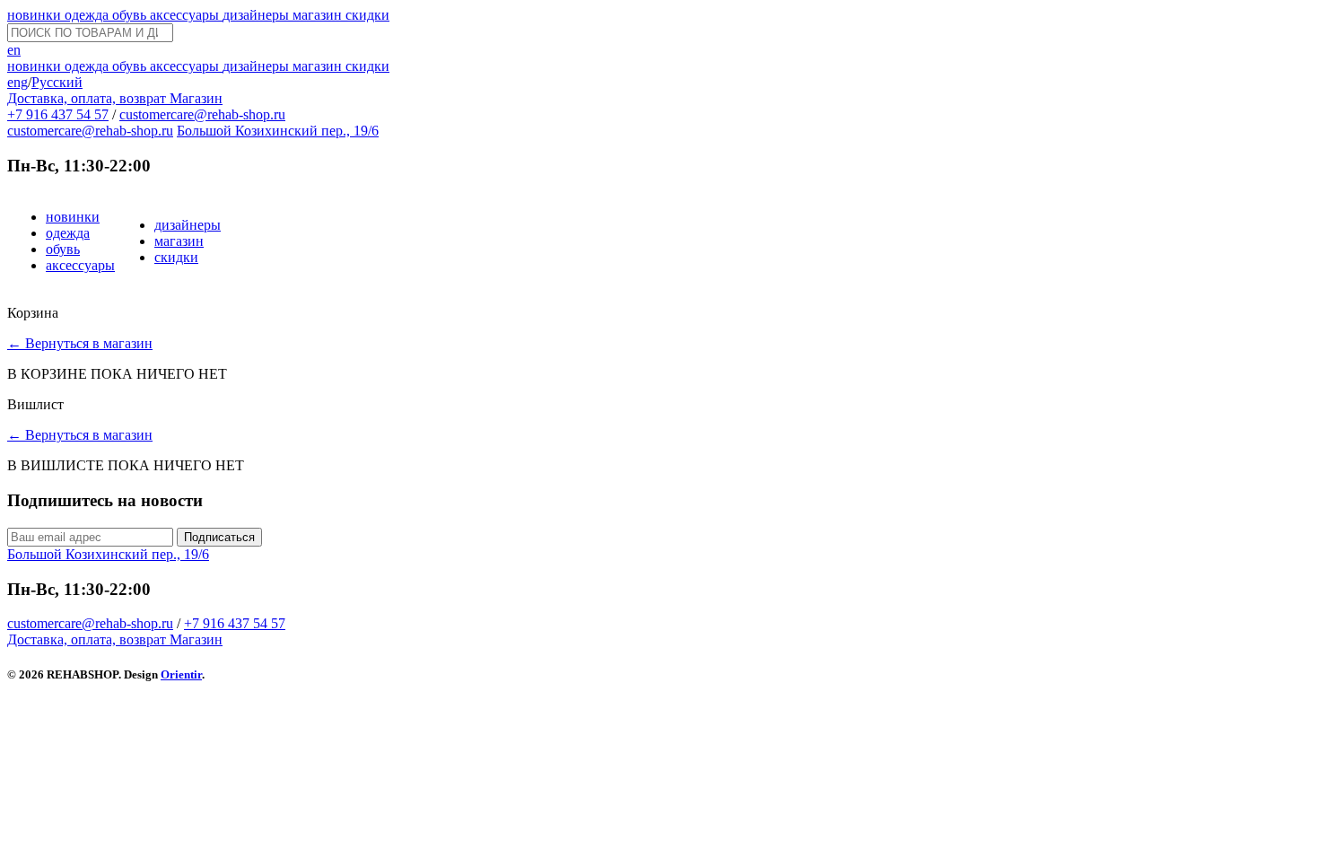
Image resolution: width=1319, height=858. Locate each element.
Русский (57, 82)
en (14, 49)
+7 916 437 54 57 (58, 114)
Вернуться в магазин (80, 343)
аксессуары (186, 14)
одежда (88, 14)
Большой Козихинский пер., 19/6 (278, 130)
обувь (131, 14)
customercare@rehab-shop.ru (202, 114)
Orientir (181, 674)
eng (17, 82)
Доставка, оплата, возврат (88, 98)
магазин (319, 14)
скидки (367, 14)
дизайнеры (258, 14)
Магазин (196, 98)
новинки (36, 14)
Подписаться (219, 537)
